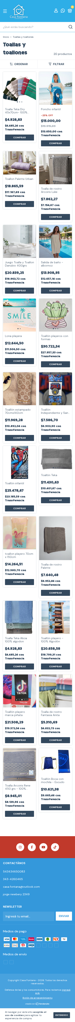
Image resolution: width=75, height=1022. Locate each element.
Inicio (6, 37)
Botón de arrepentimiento (37, 997)
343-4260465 (13, 879)
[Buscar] (70, 27)
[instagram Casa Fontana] (20, 847)
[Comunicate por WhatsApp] (62, 11)
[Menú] (5, 11)
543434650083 (14, 871)
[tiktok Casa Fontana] (55, 847)
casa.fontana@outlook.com (21, 886)
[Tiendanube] (37, 1004)
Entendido (61, 1015)
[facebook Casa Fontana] (32, 847)
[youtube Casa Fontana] (43, 847)
